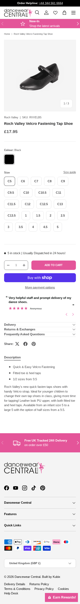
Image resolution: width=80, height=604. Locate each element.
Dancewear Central (27, 576)
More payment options (40, 287)
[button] (64, 12)
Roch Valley (11, 117)
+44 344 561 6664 (51, 3)
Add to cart (54, 265)
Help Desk (11, 593)
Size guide (69, 172)
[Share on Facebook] (25, 344)
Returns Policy (39, 584)
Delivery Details (14, 584)
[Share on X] (17, 344)
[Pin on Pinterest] (34, 344)
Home (7, 34)
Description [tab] (12, 357)
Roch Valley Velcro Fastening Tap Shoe (33, 34)
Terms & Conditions (17, 589)
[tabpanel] (40, 392)
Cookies (63, 589)
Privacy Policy (44, 589)
